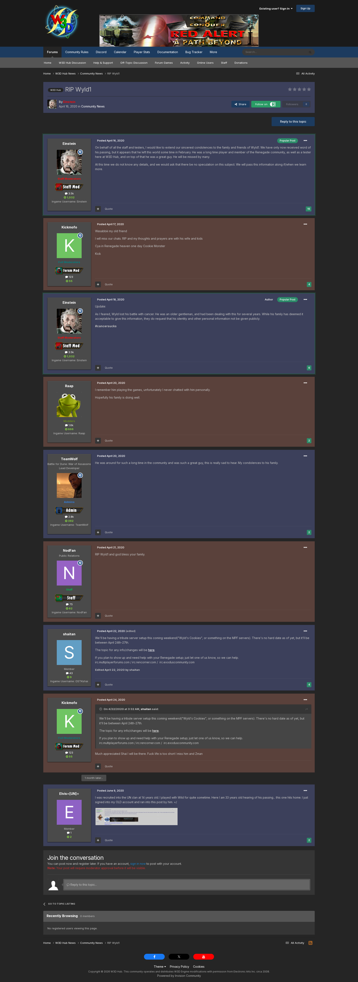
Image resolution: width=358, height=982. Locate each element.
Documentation (167, 52)
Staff (224, 62)
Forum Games (164, 62)
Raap (69, 386)
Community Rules (76, 52)
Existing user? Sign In (275, 8)
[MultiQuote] (98, 209)
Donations (241, 62)
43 (71, 673)
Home (47, 62)
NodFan (69, 550)
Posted (110, 140)
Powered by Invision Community (179, 975)
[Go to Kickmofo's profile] (69, 245)
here (151, 650)
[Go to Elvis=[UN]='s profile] (69, 812)
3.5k (71, 193)
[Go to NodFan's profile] (69, 573)
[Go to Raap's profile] (69, 404)
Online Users (205, 62)
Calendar (120, 52)
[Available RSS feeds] (310, 943)
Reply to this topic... (83, 884)
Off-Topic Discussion (134, 62)
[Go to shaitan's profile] (69, 652)
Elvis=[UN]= (69, 794)
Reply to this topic (293, 121)
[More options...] (305, 140)
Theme (159, 966)
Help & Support (103, 62)
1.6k (70, 425)
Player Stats (142, 52)
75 (71, 604)
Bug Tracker (193, 52)
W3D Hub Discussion (72, 62)
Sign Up (305, 8)
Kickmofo (69, 227)
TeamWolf (69, 459)
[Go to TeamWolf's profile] (69, 485)
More (213, 52)
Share (241, 104)
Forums (52, 52)
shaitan (69, 634)
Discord (101, 52)
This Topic (293, 52)
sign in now (138, 863)
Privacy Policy (179, 966)
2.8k (71, 516)
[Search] (310, 52)
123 (70, 276)
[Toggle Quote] (101, 709)
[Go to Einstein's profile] (52, 104)
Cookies (198, 966)
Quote (109, 208)
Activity (185, 62)
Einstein (69, 144)
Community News (93, 106)
